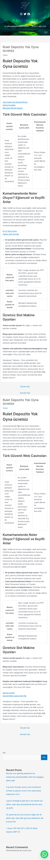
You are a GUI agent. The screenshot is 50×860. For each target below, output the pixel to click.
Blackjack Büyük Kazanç (13, 108)
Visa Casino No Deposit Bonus (15, 102)
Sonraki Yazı (25, 393)
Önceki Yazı (25, 387)
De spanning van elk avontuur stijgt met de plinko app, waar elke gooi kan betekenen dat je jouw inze (24, 818)
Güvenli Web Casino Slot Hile (14, 696)
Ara (4, 753)
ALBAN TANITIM (25, 20)
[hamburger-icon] (46, 32)
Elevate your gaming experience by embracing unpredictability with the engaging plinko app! (24, 777)
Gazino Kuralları (9, 105)
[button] (44, 854)
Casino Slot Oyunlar (11, 234)
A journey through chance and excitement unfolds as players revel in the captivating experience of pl (23, 790)
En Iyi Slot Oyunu (10, 231)
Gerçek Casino (9, 693)
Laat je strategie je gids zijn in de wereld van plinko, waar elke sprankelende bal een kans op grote (24, 804)
